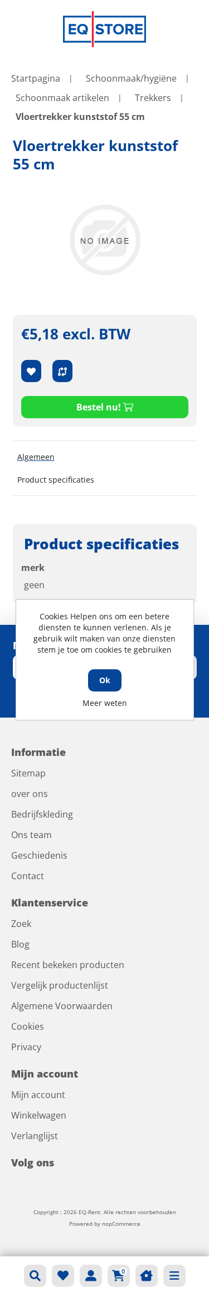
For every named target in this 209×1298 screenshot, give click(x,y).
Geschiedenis (39, 855)
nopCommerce (121, 1223)
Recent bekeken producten (67, 965)
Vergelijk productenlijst (59, 985)
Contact (27, 876)
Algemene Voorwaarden (62, 1006)
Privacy (26, 1047)
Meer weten (104, 703)
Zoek (21, 924)
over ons (29, 794)
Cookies (27, 1026)
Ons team (31, 835)
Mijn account (38, 1095)
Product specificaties (55, 479)
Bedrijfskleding (42, 814)
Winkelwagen (38, 1115)
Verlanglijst (34, 1136)
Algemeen (36, 457)
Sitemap (28, 773)
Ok (104, 680)
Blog (20, 944)
